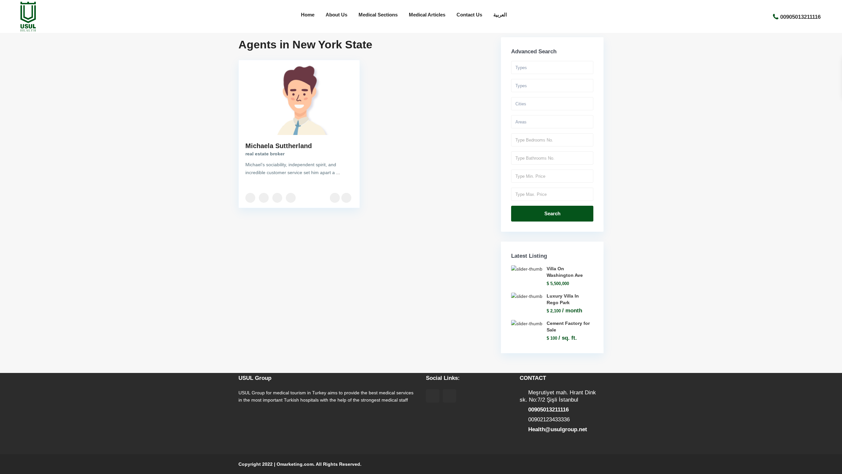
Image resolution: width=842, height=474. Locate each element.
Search (552, 213)
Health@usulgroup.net (557, 429)
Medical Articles (427, 14)
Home (307, 14)
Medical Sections (378, 14)
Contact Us (469, 14)
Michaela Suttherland (278, 145)
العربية (500, 14)
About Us (336, 14)
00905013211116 (800, 16)
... (338, 172)
